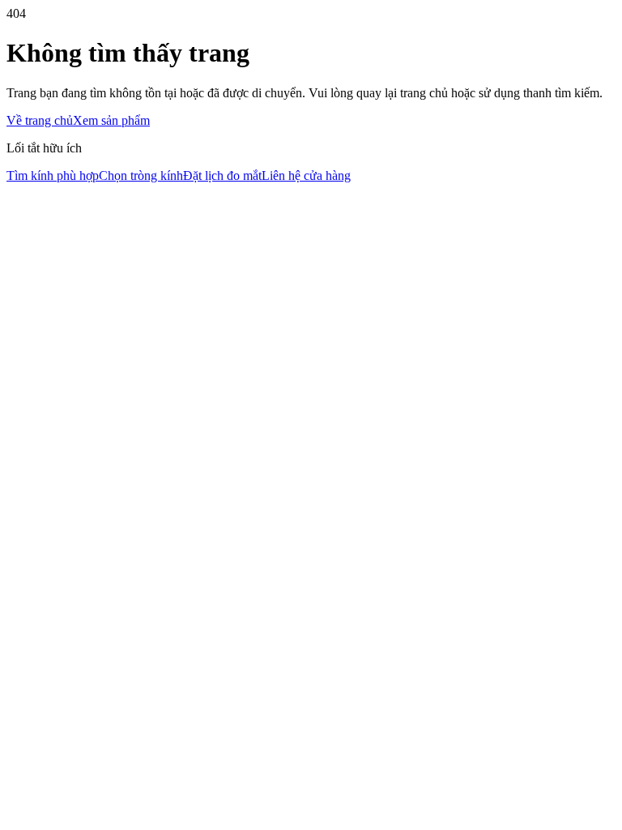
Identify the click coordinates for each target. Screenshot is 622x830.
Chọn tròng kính (141, 175)
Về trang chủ (39, 120)
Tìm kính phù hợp (52, 175)
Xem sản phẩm (111, 120)
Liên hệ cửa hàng (306, 175)
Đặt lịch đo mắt (222, 175)
